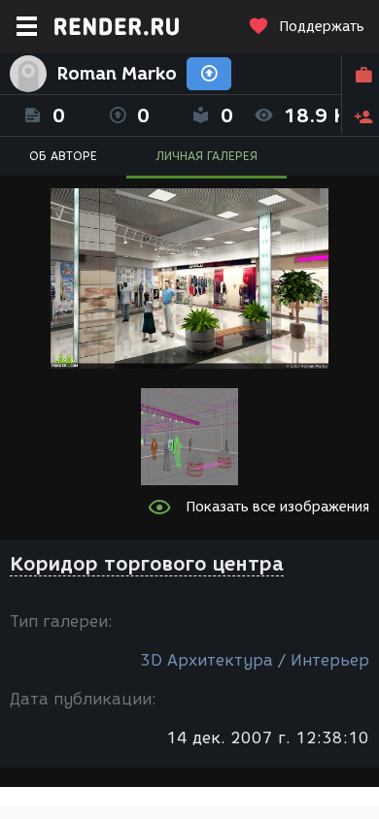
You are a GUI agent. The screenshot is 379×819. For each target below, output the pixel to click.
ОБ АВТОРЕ (63, 155)
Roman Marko (116, 73)
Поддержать (321, 26)
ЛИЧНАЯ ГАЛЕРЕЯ (206, 155)
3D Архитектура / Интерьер (254, 660)
